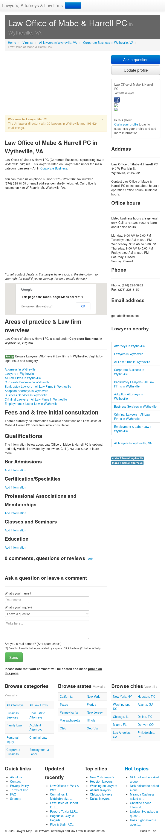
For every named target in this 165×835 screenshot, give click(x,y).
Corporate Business (53, 168)
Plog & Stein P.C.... (62, 824)
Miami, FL (120, 724)
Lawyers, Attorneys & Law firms (32, 5)
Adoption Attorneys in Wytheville (26, 391)
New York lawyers (102, 777)
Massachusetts (70, 720)
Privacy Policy (19, 786)
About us (16, 777)
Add (90, 559)
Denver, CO (146, 724)
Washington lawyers (103, 786)
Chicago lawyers (101, 794)
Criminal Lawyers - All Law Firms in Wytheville (36, 399)
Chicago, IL (120, 716)
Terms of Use (19, 790)
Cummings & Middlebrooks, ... (61, 796)
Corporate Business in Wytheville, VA (108, 42)
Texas (64, 704)
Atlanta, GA (145, 704)
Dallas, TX (145, 716)
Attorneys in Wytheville (20, 369)
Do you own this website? (37, 306)
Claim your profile (126, 124)
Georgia (92, 728)
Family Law (14, 725)
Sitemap (15, 798)
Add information (15, 470)
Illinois (91, 720)
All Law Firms (38, 705)
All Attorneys (14, 705)
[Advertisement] (56, 85)
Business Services (12, 715)
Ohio (63, 728)
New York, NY (122, 696)
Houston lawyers (101, 781)
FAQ (13, 794)
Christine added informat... (140, 805)
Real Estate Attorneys (37, 715)
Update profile (136, 70)
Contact (15, 781)
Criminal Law (38, 737)
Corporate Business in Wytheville (27, 382)
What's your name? (18, 593)
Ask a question (135, 59)
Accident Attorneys (35, 727)
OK (83, 306)
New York (93, 696)
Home (12, 42)
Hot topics (137, 768)
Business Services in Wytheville (26, 395)
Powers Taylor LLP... (64, 811)
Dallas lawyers (100, 798)
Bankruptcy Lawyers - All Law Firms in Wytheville (38, 386)
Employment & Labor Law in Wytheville (31, 403)
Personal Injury (12, 739)
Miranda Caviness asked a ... (142, 796)
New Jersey (95, 712)
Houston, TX (146, 696)
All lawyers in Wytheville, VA (58, 42)
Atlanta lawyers (100, 790)
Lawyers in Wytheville (19, 373)
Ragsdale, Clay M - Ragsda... (63, 818)
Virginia (28, 42)
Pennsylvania (69, 712)
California (66, 696)
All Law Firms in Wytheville (23, 378)
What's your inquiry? (18, 607)
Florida (91, 704)
